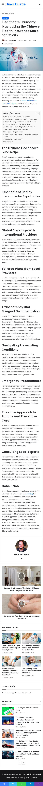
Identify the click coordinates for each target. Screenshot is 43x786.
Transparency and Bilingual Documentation (20, 127)
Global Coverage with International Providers (20, 122)
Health (11, 14)
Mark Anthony (9, 40)
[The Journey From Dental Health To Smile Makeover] (31, 661)
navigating (29, 494)
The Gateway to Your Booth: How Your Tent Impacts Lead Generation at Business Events (28, 743)
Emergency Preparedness (13, 132)
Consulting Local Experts (13, 139)
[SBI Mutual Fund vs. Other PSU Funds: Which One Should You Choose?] (8, 755)
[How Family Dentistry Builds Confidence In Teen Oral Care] (31, 638)
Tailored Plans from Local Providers (17, 124)
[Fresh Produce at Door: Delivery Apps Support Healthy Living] (11, 638)
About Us (34, 778)
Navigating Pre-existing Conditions (17, 129)
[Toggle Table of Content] (36, 114)
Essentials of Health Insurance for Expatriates (21, 119)
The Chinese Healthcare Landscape (17, 117)
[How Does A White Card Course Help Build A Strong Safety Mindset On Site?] (8, 733)
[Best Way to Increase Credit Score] (8, 711)
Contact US (15, 778)
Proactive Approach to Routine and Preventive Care (21, 135)
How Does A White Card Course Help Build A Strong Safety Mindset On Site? (28, 732)
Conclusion (9, 142)
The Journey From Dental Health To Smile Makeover (31, 670)
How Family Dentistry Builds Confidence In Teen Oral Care (30, 648)
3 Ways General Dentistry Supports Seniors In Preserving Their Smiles (10, 671)
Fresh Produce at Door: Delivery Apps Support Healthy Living (11, 648)
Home (6, 14)
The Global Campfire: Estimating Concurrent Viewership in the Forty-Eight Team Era (27, 721)
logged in (14, 693)
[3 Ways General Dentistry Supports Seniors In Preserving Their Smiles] (11, 661)
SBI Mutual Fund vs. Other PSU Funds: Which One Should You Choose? (27, 754)
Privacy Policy (24, 778)
